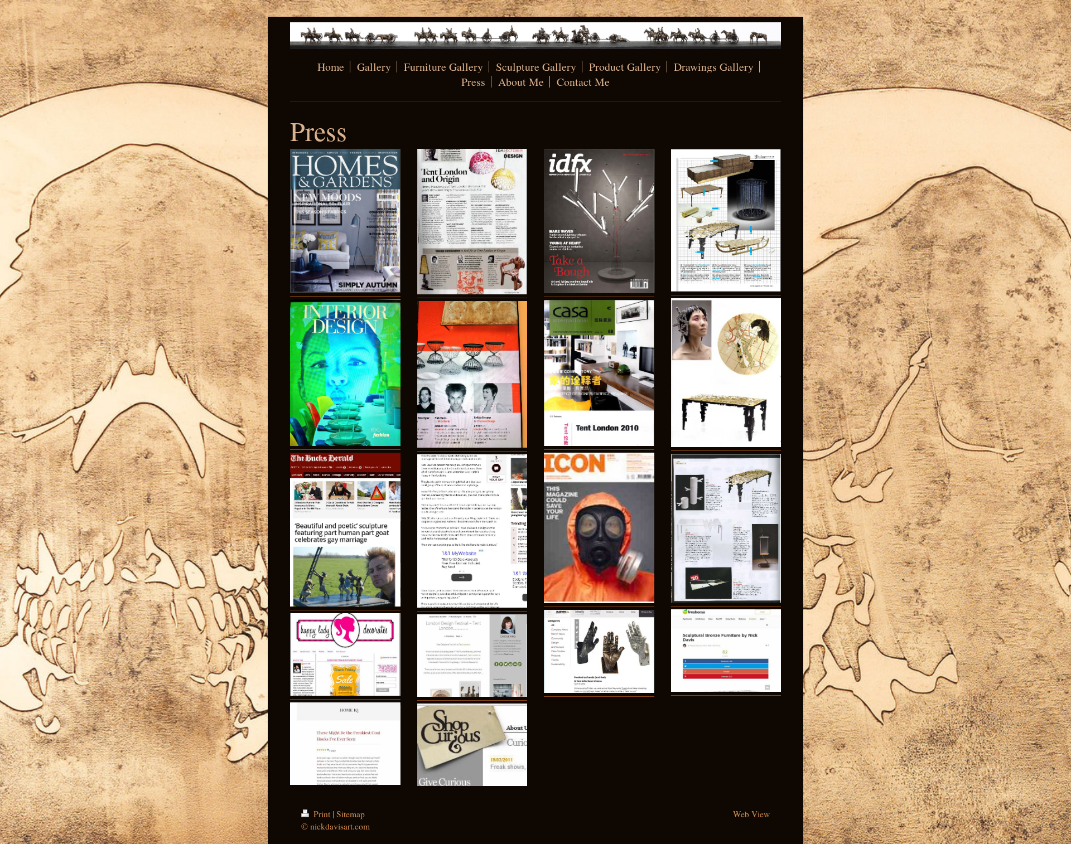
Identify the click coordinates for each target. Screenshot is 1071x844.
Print (321, 813)
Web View (751, 813)
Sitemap (350, 813)
